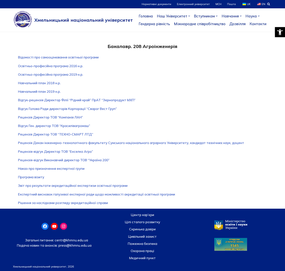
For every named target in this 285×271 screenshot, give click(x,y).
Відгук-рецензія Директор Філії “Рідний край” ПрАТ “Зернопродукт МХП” (77, 100)
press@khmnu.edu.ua (75, 245)
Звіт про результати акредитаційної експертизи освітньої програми (73, 186)
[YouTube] (54, 226)
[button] (280, 32)
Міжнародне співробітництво (199, 23)
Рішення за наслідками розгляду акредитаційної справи (63, 203)
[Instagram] (63, 226)
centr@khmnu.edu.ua (71, 240)
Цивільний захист (142, 236)
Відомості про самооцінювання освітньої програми (58, 57)
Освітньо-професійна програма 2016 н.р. (50, 66)
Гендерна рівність (154, 23)
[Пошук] (268, 4)
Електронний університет (193, 4)
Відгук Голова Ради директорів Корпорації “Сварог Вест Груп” (67, 109)
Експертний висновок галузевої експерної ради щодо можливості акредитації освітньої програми (96, 194)
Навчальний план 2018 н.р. (39, 83)
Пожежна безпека (142, 244)
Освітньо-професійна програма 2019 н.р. (50, 74)
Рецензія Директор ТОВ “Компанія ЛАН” (50, 117)
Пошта (231, 4)
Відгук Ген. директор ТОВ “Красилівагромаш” (54, 126)
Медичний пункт (142, 258)
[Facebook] (44, 226)
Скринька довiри (142, 229)
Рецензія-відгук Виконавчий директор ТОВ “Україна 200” (64, 160)
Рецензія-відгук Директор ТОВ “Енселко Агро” (55, 151)
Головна (146, 16)
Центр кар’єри (142, 215)
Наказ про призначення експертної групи (51, 168)
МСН (218, 4)
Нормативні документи (156, 4)
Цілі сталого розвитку (142, 222)
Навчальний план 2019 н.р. (39, 91)
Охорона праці (142, 251)
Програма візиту (31, 177)
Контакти (258, 23)
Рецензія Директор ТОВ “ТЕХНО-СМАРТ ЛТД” (55, 134)
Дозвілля (237, 23)
